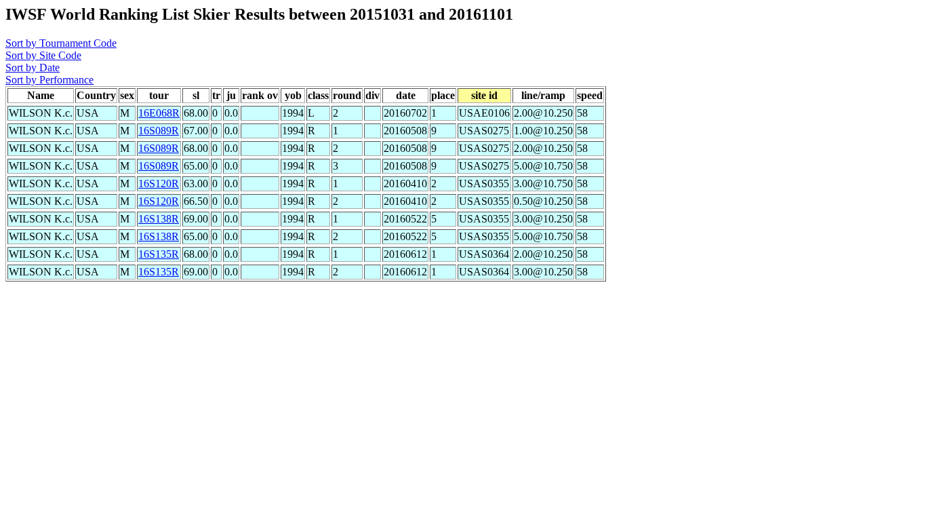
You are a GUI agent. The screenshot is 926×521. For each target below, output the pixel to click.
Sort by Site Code (43, 55)
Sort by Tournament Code (61, 43)
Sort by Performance (49, 79)
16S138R (158, 219)
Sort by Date (32, 67)
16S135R (158, 254)
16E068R (159, 113)
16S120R (158, 183)
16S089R (158, 130)
